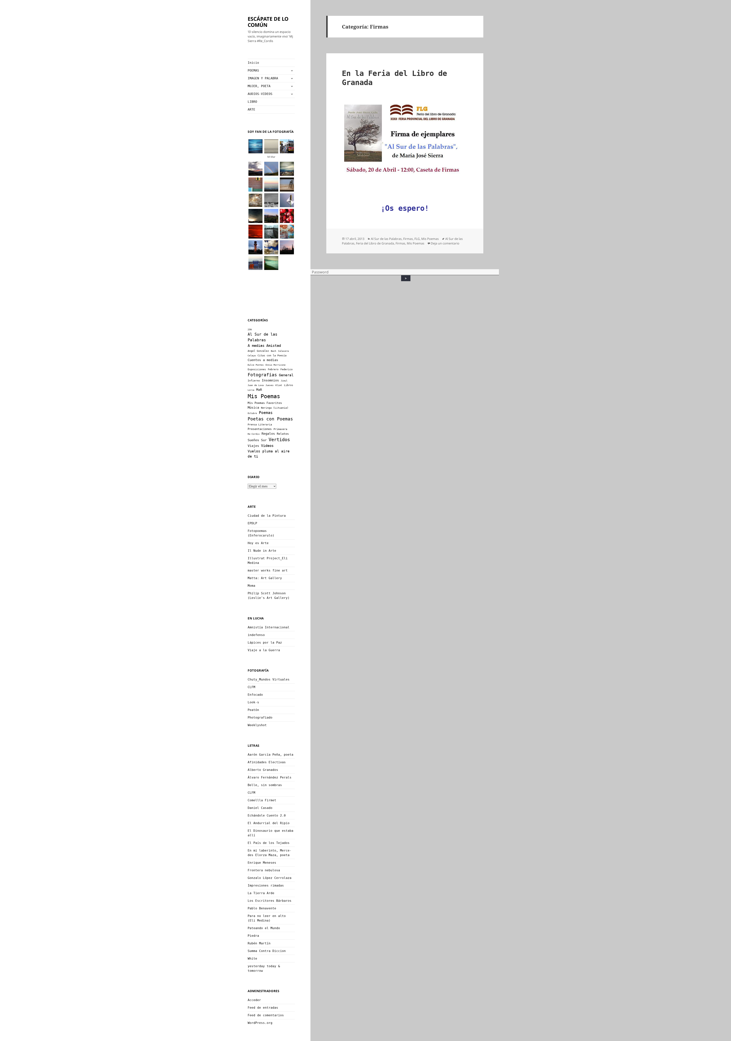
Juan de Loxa (256, 385)
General (286, 375)
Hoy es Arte (258, 543)
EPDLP (252, 523)
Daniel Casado (260, 808)
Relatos (283, 433)
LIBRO (252, 101)
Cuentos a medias (263, 360)
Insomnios (270, 380)
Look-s (253, 702)
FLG (417, 239)
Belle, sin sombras (265, 785)
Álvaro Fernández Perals (269, 777)
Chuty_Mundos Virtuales (269, 679)
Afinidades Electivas (267, 762)
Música (253, 407)
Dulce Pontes (256, 365)
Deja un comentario (445, 243)
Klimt (278, 385)
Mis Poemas (264, 396)
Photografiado (260, 717)
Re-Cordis (254, 434)
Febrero (273, 369)
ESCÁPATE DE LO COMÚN (268, 21)
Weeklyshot (257, 725)
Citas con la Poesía (272, 355)
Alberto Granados (263, 770)
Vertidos (279, 439)
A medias (256, 345)
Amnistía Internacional (269, 627)
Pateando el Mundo (264, 928)
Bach (273, 351)
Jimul (284, 381)
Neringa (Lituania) (274, 407)
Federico (286, 369)
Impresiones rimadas (266, 885)
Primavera (280, 429)
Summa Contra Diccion (267, 951)
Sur (264, 440)
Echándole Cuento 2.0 (267, 815)
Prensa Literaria (260, 424)
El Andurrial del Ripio (269, 823)
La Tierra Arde (261, 893)
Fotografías (262, 374)
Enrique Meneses (262, 862)
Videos (267, 445)
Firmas (408, 239)
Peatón (253, 710)
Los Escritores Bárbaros (269, 901)
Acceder (254, 1000)
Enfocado (255, 694)
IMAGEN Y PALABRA (263, 78)
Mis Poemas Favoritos (265, 403)
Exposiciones (257, 369)
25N (250, 329)
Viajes (253, 446)
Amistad (273, 345)
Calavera (283, 351)
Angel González (258, 350)
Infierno (254, 380)
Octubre (252, 413)
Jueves (270, 385)
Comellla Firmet (262, 800)
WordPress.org (260, 1023)
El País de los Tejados (269, 843)
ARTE (251, 109)
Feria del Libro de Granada (375, 243)
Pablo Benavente (262, 908)
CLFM (251, 687)
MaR (259, 390)
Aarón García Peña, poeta (270, 754)
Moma (251, 585)
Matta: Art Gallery (265, 578)
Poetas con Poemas (270, 418)
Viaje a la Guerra (264, 650)
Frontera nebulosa (264, 870)
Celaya (252, 355)
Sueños (253, 440)
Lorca (251, 390)
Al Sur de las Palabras (386, 239)
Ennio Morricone (276, 365)
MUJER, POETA (259, 86)
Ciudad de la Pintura (267, 515)
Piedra (253, 936)
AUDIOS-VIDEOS (260, 94)
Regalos (268, 433)
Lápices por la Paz (265, 642)
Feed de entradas (263, 1007)
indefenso (256, 635)
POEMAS (253, 70)
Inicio (253, 62)
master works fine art (268, 570)
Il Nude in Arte (262, 550)
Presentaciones (260, 429)
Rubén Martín (259, 943)
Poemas (266, 413)
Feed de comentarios (266, 1015)
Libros (288, 385)
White (252, 958)
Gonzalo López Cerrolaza (269, 878)
